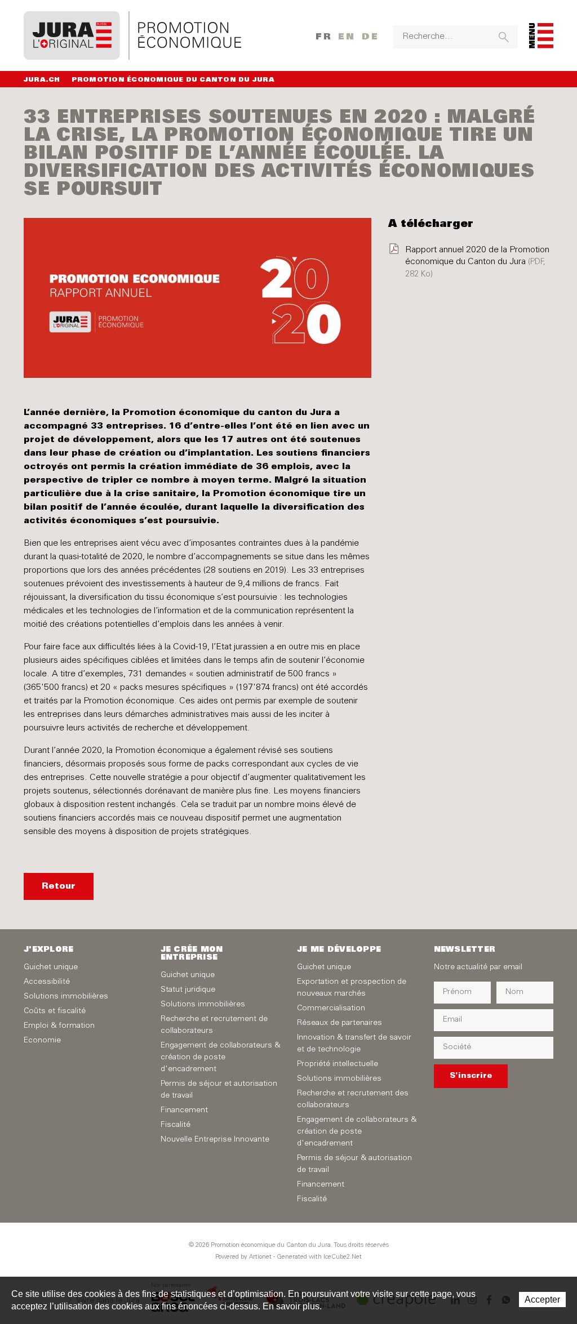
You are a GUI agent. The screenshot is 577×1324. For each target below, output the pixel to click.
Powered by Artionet (243, 1257)
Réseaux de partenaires (339, 1023)
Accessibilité (47, 982)
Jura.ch (42, 80)
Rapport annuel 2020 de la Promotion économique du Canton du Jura (477, 262)
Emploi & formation (59, 1026)
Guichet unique (51, 967)
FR (324, 37)
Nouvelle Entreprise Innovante (215, 1140)
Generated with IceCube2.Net (319, 1257)
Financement (184, 1111)
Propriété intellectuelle (337, 1064)
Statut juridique (188, 990)
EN (347, 37)
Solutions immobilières (66, 997)
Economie (42, 1041)
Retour (59, 886)
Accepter (542, 1299)
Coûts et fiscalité (55, 1011)
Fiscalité (175, 1125)
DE (370, 37)
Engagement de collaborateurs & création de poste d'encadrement (220, 1057)
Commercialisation (331, 1009)
